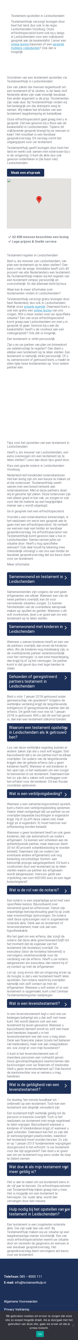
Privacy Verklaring (16, 1309)
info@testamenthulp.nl (30, 1282)
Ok (40, 1334)
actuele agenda (34, 307)
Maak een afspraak (25, 173)
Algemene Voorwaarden (20, 1301)
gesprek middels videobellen (37, 46)
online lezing (20, 44)
